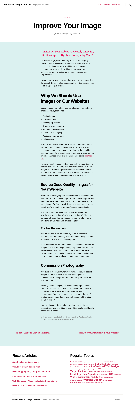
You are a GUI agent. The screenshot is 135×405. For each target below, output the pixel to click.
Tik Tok (90, 371)
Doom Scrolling (73, 364)
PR (89, 366)
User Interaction (104, 374)
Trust (94, 371)
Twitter (98, 371)
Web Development (80, 377)
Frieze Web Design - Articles (17, 4)
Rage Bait (89, 369)
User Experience (91, 374)
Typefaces (103, 371)
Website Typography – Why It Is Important (31, 371)
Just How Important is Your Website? (29, 376)
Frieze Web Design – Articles (29, 400)
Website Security (90, 382)
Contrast (118, 362)
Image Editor (57, 317)
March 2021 (76, 33)
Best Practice (76, 362)
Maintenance (80, 366)
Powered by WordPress (50, 400)
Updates (110, 371)
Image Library (65, 317)
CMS (87, 362)
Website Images (69, 319)
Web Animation (117, 374)
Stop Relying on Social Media (25, 362)
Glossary (107, 4)
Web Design (67, 17)
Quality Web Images (81, 369)
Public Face (73, 369)
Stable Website (112, 369)
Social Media (105, 369)
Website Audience (76, 380)
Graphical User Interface (103, 364)
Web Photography (57, 319)
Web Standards (100, 382)
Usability (75, 374)
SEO (99, 369)
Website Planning (77, 382)
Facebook (80, 364)
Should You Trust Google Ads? (26, 367)
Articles (98, 4)
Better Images (47, 317)
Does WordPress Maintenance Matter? (29, 386)
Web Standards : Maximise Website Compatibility (34, 381)
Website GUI (107, 380)
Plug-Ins (86, 366)
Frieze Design (117, 4)
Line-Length (73, 366)
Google (85, 364)
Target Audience (79, 371)
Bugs (84, 362)
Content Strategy (109, 362)
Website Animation (108, 377)
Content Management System (96, 362)
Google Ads (91, 364)
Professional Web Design (79, 317)
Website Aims (97, 377)
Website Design (92, 379)
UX (111, 374)
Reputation (94, 369)
